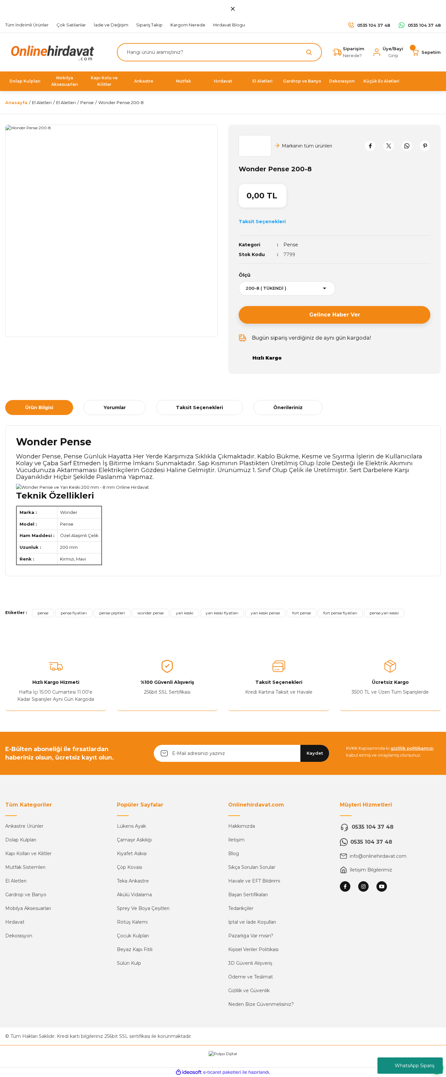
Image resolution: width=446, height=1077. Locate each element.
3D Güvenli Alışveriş (250, 963)
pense (43, 612)
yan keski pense (265, 612)
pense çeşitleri (112, 612)
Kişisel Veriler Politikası (253, 949)
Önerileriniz (288, 407)
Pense (290, 245)
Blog (233, 853)
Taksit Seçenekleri (199, 407)
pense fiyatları (74, 612)
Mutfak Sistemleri (25, 867)
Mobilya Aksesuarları (28, 908)
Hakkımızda (241, 826)
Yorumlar (115, 407)
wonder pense (150, 612)
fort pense (301, 612)
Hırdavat (14, 922)
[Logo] (51, 51)
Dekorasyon (18, 936)
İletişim (236, 840)
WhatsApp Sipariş (415, 1066)
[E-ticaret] (222, 1072)
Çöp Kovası (129, 867)
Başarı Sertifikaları (248, 895)
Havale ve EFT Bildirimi (254, 881)
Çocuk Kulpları (133, 936)
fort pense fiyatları (340, 612)
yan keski (184, 612)
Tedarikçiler (240, 908)
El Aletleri (15, 881)
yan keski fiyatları (222, 612)
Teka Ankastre (133, 881)
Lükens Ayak (131, 826)
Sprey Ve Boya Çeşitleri (143, 908)
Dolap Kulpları (20, 840)
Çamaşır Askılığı (134, 840)
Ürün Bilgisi (39, 407)
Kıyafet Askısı (132, 853)
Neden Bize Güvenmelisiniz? (261, 1004)
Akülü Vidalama (134, 895)
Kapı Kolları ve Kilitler (28, 853)
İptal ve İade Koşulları (252, 922)
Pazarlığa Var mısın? (250, 936)
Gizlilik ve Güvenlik (249, 990)
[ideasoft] (189, 1072)
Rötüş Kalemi (132, 922)
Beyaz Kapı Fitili (134, 949)
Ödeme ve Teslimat (250, 977)
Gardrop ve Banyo (25, 895)
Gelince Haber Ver (334, 315)
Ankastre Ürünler (24, 826)
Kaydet (315, 753)
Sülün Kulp (129, 963)
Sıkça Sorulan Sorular (251, 867)
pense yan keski (384, 612)
